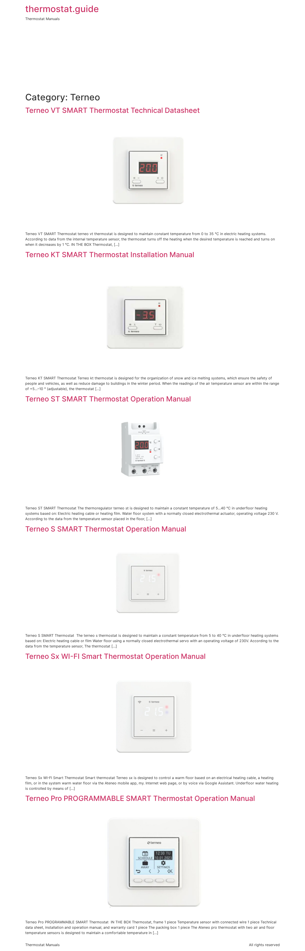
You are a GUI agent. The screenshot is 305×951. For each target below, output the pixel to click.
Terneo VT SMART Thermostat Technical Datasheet (112, 110)
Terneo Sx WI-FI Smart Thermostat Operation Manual (115, 656)
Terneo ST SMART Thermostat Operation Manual (108, 399)
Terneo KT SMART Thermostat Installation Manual (109, 254)
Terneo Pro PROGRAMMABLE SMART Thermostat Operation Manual (140, 798)
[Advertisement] (152, 58)
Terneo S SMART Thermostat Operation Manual (105, 529)
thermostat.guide (62, 9)
